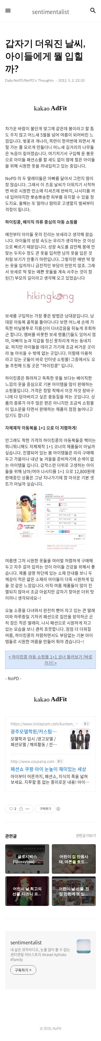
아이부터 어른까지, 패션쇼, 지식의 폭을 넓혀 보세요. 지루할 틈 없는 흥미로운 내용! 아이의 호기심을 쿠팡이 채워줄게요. (50, 779)
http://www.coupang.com (32, 761)
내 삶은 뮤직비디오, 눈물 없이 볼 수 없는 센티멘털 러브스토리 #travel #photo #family (40, 954)
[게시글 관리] (27, 809)
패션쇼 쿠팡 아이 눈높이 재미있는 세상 (48, 769)
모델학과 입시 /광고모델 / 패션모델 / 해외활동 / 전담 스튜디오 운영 (34, 741)
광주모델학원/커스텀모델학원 (33, 731)
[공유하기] (21, 809)
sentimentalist (26, 942)
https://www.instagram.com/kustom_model (45, 723)
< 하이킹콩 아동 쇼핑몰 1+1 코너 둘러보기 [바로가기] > (50, 660)
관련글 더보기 (86, 835)
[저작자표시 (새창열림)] (58, 809)
